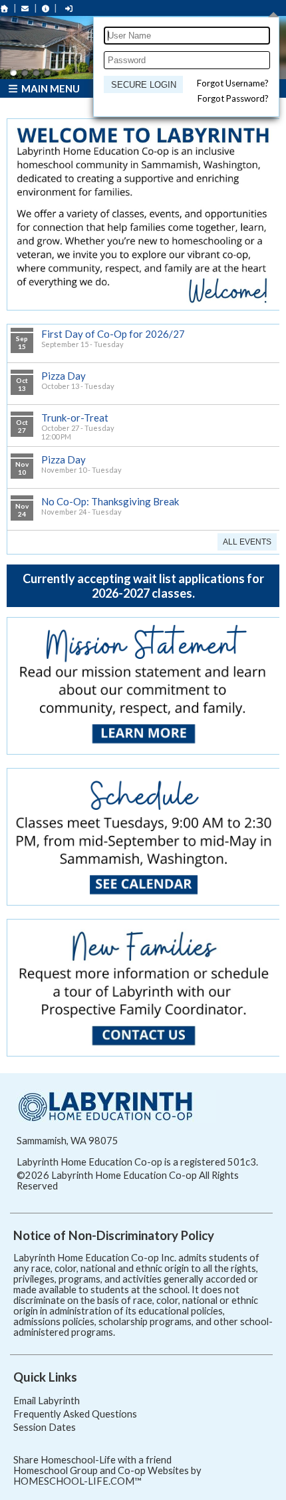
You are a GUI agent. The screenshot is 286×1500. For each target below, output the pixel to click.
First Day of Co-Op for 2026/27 (113, 334)
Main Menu (49, 88)
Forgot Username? (233, 83)
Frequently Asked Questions (75, 1414)
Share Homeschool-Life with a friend (92, 1459)
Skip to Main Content (116, 1185)
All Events (247, 542)
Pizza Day (63, 376)
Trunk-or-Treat (74, 418)
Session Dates (44, 1427)
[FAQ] (46, 8)
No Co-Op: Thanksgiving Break (110, 501)
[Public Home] (4, 8)
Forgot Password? (233, 98)
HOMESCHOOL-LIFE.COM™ (77, 1481)
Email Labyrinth (46, 1400)
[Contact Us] (25, 8)
